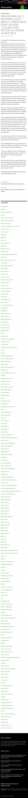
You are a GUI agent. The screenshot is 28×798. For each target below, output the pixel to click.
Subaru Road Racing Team (7, 668)
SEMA (2, 643)
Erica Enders (4, 341)
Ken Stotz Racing (5, 463)
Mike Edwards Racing (6, 516)
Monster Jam (4, 522)
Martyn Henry (4, 502)
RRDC (2, 635)
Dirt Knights (4, 322)
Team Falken (4, 677)
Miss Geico (3, 519)
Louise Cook (4, 482)
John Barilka (4, 432)
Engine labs (3, 336)
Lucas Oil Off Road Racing (7, 494)
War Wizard (3, 722)
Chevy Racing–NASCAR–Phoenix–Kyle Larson (12, 183)
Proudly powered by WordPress (7, 796)
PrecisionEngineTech (6, 589)
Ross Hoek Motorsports (6, 626)
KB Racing (3, 457)
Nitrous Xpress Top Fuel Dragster (9, 553)
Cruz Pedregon (4, 299)
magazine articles (5, 496)
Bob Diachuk (4, 251)
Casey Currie (4, 277)
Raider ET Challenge (6, 606)
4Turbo (2, 209)
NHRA (2, 539)
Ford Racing (3, 370)
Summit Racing (4, 671)
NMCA (2, 556)
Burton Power (4, 271)
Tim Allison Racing (5, 685)
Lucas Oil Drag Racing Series (8, 488)
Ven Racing (3, 719)
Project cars (4, 595)
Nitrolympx (3, 547)
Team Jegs (3, 680)
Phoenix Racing (4, 581)
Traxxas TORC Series (6, 694)
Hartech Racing (4, 392)
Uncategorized (5, 13)
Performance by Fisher (6, 575)
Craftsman (3, 296)
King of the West (5, 465)
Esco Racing (4, 344)
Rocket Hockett (5, 623)
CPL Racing (3, 294)
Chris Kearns (4, 285)
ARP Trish (11, 36)
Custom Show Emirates (6, 305)
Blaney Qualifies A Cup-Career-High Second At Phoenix (13, 189)
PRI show (3, 592)
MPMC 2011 (4, 530)
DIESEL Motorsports (6, 319)
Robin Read (3, 620)
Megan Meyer (4, 511)
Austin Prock (4, 232)
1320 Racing (4, 206)
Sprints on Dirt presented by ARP (9, 657)
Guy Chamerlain (4, 384)
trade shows (4, 691)
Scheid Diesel (4, 640)
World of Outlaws (5, 728)
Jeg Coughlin (4, 426)
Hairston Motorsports (6, 387)
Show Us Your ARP (5, 649)
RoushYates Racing (5, 632)
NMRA (2, 558)
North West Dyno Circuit (7, 561)
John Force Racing (5, 434)
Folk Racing (3, 364)
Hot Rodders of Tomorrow (7, 406)
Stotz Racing (4, 666)
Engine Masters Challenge (7, 339)
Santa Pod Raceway (5, 637)
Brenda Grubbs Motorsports (8, 260)
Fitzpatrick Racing (5, 361)
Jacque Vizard (4, 420)
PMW (2, 584)
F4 (1, 350)
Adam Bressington (5, 212)
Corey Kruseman (5, 291)
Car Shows (3, 274)
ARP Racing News (6, 7)
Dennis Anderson (5, 313)
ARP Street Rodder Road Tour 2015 (9, 226)
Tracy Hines (4, 688)
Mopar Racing (4, 525)
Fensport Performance (6, 358)
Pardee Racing (4, 573)
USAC (2, 711)
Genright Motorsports (6, 378)
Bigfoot (2, 246)
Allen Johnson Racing (6, 217)
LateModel (3, 474)
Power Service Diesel (6, 587)
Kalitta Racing (4, 451)
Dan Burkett (4, 308)
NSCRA (2, 567)
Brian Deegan (4, 263)
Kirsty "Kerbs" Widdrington (7, 468)
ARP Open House (5, 223)
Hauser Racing (4, 395)
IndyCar (3, 418)
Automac (3, 234)
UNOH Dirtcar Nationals (6, 708)
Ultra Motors (4, 699)
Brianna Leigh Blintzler (6, 265)
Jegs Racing (4, 429)
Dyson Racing (4, 327)
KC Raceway (4, 460)
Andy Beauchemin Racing (7, 220)
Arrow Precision (5, 229)
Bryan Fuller (3, 268)
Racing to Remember (6, 604)
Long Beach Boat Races (6, 477)
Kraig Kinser (4, 471)
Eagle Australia (4, 330)
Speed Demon (4, 654)
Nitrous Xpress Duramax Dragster (9, 550)
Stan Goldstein (4, 660)
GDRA (2, 375)
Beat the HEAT (4, 243)
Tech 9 (2, 682)
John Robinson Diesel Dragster (8, 437)
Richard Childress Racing (7, 618)
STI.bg (2, 663)
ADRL (2, 215)
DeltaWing (3, 310)
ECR (2, 333)
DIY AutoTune (4, 325)
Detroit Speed (4, 316)
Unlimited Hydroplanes (6, 705)
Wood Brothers (4, 725)
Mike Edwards (4, 513)
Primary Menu (26, 7)
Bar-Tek (3, 240)
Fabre (2, 353)
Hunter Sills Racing (5, 412)
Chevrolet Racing (5, 279)
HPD (2, 409)
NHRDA (3, 542)
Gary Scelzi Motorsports (7, 372)
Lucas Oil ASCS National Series (8, 485)
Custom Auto (4, 302)
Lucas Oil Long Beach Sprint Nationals (10, 491)
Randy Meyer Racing (6, 609)
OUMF (2, 570)
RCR (2, 612)
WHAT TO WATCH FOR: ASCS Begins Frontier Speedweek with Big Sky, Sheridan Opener (12, 775)
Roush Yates (4, 629)
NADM (2, 536)
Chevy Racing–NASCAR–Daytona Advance (11, 765)
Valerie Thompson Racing (7, 713)
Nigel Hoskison (4, 544)
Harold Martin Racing (6, 389)
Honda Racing (4, 401)
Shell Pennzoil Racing (6, 646)
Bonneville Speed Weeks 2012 (8, 254)
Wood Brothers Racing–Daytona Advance (11, 760)
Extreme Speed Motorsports (8, 347)
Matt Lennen (4, 505)
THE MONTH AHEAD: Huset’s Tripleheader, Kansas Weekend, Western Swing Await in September (13, 755)
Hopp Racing (4, 403)
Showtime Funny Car (6, 651)
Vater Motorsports (5, 716)
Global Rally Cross (5, 381)
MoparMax (3, 527)
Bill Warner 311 (4, 248)
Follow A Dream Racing (6, 367)
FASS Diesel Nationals (6, 356)
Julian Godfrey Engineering (7, 443)
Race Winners (4, 601)
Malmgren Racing (5, 499)
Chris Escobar (4, 282)
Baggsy (2, 237)
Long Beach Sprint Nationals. (8, 480)
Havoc (2, 398)
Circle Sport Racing (5, 288)
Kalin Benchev (4, 449)
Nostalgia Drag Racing (6, 564)
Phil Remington (4, 578)
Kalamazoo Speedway (6, 446)
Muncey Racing (4, 533)
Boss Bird (3, 257)
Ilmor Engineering (5, 415)
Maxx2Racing (4, 508)
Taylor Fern (3, 674)
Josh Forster (4, 440)
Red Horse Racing (5, 615)
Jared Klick (3, 423)
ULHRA (2, 697)
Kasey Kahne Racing (6, 454)
